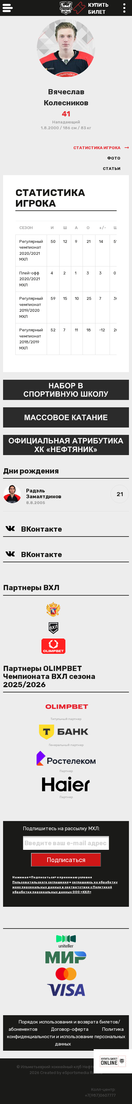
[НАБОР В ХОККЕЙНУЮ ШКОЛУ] (66, 389)
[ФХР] (53, 609)
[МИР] (65, 957)
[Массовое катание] (66, 417)
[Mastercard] (66, 974)
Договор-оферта (69, 1029)
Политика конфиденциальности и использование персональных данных (66, 1037)
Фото (113, 158)
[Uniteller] (66, 941)
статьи (111, 168)
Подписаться (66, 860)
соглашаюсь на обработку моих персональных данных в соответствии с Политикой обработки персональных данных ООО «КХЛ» (65, 887)
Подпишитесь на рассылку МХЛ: (61, 828)
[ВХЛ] (53, 627)
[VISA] (66, 990)
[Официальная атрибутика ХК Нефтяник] (66, 444)
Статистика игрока (96, 147)
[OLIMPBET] (53, 646)
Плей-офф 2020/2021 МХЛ (29, 279)
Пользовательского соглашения (40, 882)
